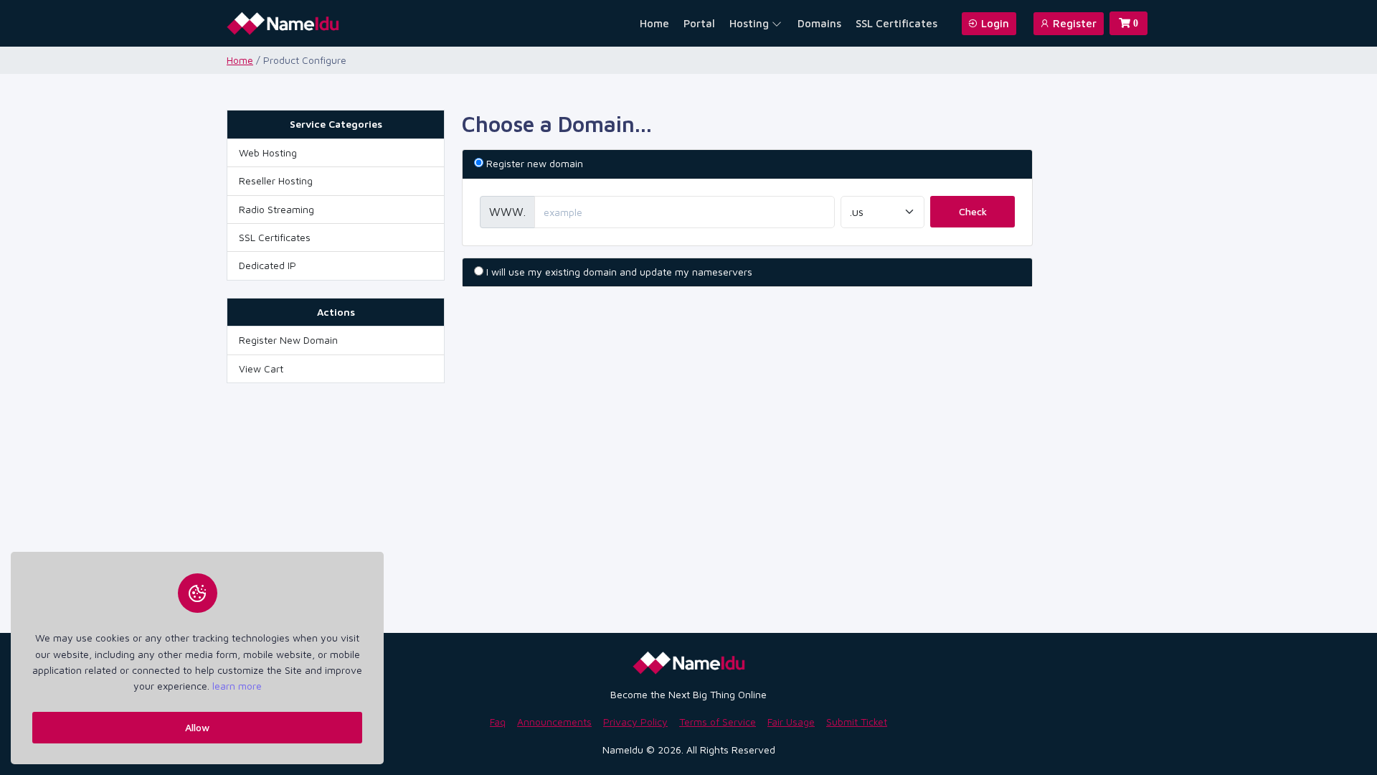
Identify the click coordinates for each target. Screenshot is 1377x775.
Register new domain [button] (534, 163)
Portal (699, 23)
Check (973, 211)
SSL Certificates (896, 23)
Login (993, 23)
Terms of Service (717, 721)
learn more (237, 686)
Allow (197, 726)
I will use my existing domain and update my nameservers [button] (619, 272)
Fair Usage (791, 721)
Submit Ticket (856, 721)
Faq (498, 721)
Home (654, 23)
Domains (819, 23)
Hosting (749, 23)
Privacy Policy (635, 721)
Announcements (554, 721)
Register (1073, 23)
